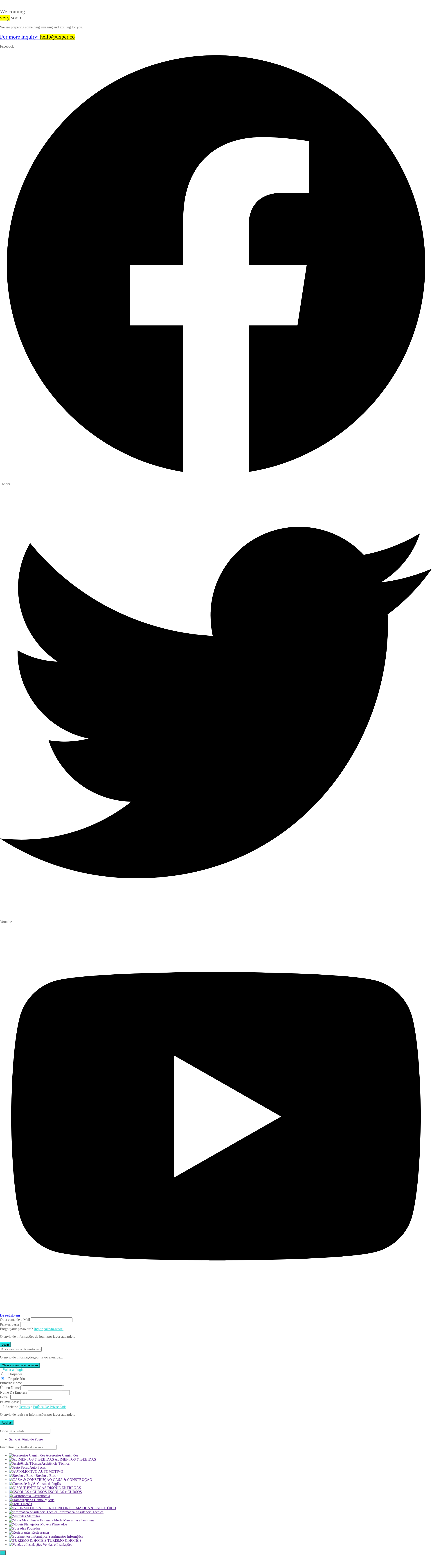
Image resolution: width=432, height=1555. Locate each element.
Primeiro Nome (11, 1383)
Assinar (7, 1422)
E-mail (4, 1397)
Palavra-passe (9, 1324)
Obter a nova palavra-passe (20, 1365)
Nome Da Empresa (13, 1392)
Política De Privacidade (49, 1407)
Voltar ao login (13, 1370)
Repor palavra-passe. (48, 1329)
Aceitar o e (35, 1407)
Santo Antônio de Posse (26, 1439)
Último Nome (10, 1388)
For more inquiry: (37, 37)
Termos (24, 1407)
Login (5, 1344)
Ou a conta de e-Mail (15, 1319)
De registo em (10, 1315)
